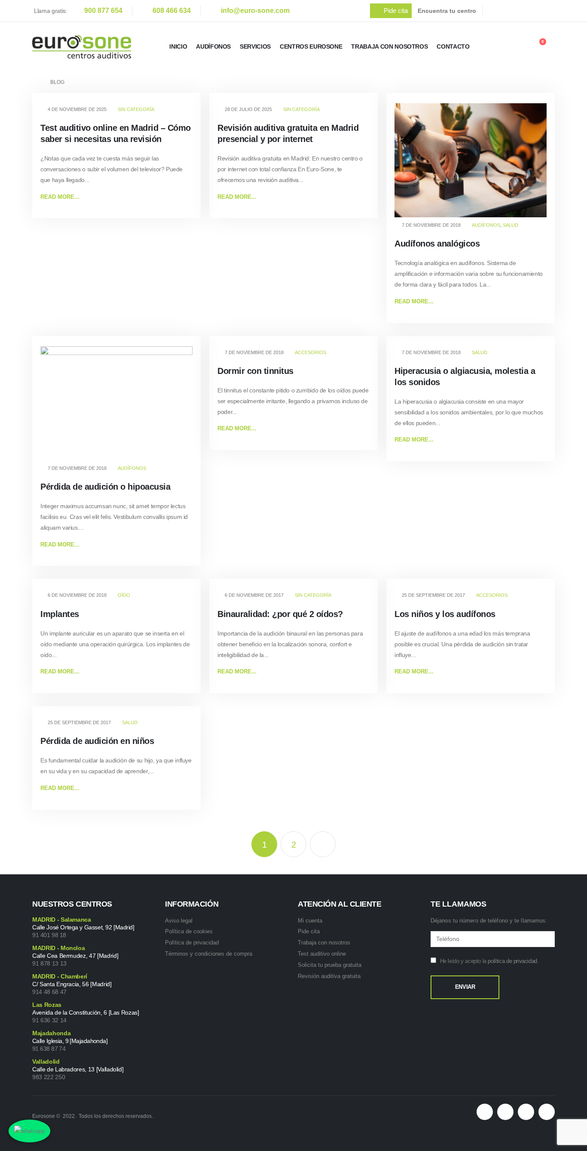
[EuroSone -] (81, 47)
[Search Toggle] (492, 47)
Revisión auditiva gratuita (329, 976)
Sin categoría (136, 109)
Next (323, 844)
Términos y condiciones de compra (208, 953)
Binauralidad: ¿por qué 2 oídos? (280, 614)
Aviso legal (179, 920)
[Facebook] (496, 10)
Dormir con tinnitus (255, 371)
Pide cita (309, 931)
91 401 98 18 (49, 935)
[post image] (470, 160)
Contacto (453, 46)
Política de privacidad (192, 942)
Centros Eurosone (311, 46)
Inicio (178, 46)
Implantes (59, 614)
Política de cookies (189, 931)
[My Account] (516, 47)
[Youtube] (532, 10)
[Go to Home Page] (35, 82)
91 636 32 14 (49, 1020)
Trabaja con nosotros (324, 942)
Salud (510, 225)
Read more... (59, 197)
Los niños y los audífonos (444, 614)
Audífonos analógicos (437, 243)
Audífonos (213, 46)
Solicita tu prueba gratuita (329, 965)
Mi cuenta (310, 920)
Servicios (255, 46)
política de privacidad (512, 961)
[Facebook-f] (505, 1112)
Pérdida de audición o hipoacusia (105, 486)
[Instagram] (550, 10)
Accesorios (310, 352)
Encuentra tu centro (447, 10)
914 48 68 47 (49, 991)
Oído (124, 595)
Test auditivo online (322, 953)
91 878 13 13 (49, 963)
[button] (391, 10)
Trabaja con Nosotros (389, 46)
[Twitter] (514, 10)
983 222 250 (48, 1077)
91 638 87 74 (48, 1048)
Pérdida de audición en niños (97, 741)
